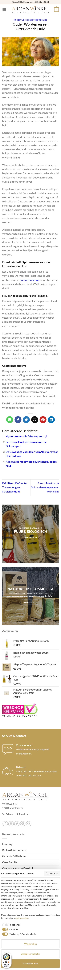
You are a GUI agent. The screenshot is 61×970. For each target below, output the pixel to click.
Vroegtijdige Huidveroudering (30, 20)
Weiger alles (30, 943)
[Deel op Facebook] (18, 419)
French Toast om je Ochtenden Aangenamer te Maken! (45, 487)
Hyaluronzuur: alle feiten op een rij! (26, 436)
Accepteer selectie (30, 953)
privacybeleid (22, 918)
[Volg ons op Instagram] (11, 823)
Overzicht (53, 873)
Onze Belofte (9, 862)
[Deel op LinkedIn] (51, 419)
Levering (7, 844)
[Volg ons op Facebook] (5, 823)
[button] (4, 9)
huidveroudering (29, 280)
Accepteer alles (30, 963)
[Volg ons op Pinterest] (22, 823)
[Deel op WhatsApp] (9, 419)
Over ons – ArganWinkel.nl (17, 868)
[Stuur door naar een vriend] (34, 419)
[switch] (6, 965)
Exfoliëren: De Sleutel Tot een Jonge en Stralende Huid (14, 487)
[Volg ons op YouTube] (28, 823)
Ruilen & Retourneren (14, 850)
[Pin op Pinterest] (43, 419)
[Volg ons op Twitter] (17, 823)
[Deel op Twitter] (26, 419)
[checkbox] (11, 924)
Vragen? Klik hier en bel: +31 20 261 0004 (30, 2)
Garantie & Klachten (14, 856)
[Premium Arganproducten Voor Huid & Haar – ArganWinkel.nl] (30, 9)
